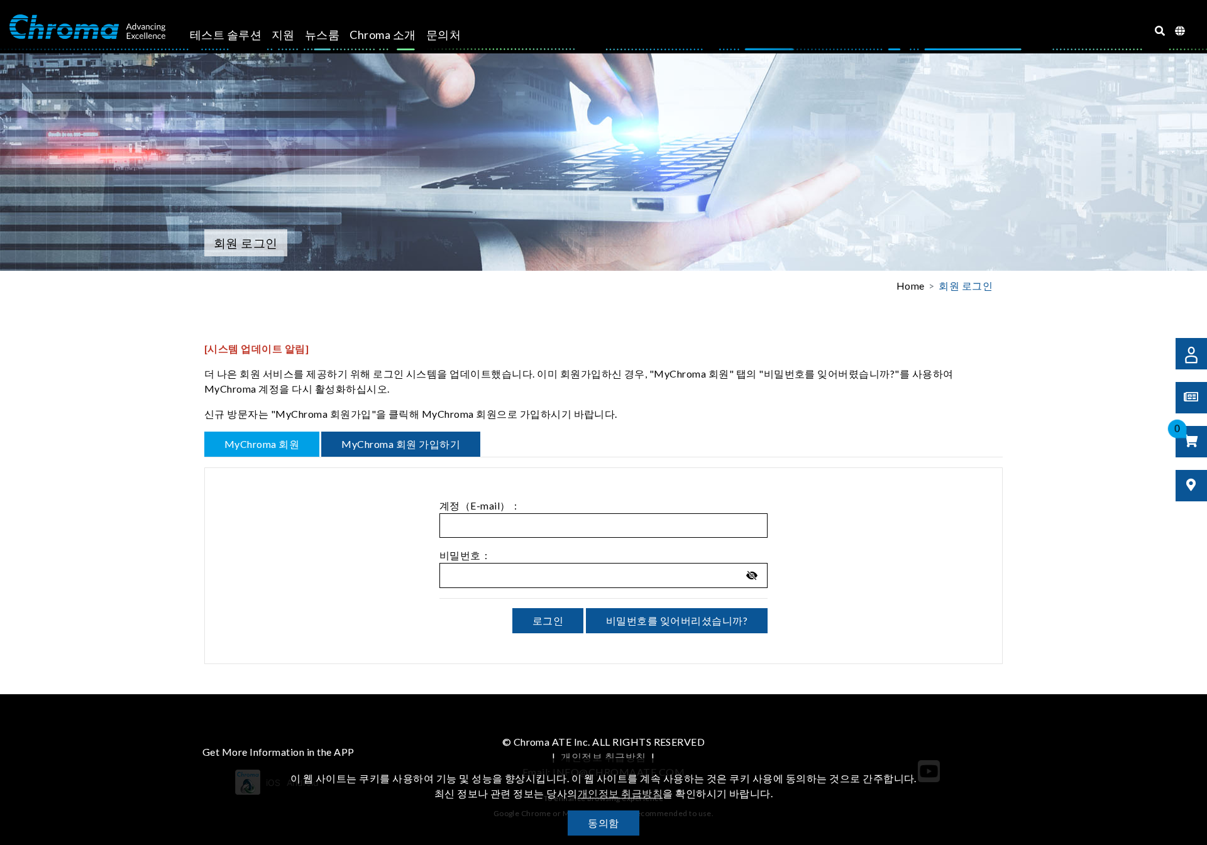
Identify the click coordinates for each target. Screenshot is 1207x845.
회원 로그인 (966, 286)
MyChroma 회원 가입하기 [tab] (400, 444)
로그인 (547, 620)
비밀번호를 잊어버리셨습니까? (676, 620)
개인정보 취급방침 (603, 757)
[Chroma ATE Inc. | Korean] (87, 27)
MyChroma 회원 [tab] (261, 444)
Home (910, 286)
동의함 (603, 823)
